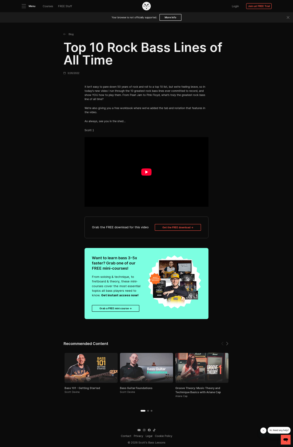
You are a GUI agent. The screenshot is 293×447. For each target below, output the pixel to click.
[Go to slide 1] (143, 411)
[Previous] (222, 343)
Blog (71, 34)
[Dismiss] (288, 17)
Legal (149, 436)
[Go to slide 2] (148, 411)
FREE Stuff (65, 6)
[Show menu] (23, 6)
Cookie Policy (163, 436)
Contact (126, 436)
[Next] (227, 343)
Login (235, 6)
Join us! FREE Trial (259, 6)
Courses (48, 6)
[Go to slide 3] (151, 411)
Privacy (138, 436)
